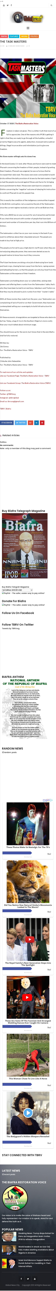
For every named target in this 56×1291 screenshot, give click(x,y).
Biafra (4, 36)
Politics (34, 36)
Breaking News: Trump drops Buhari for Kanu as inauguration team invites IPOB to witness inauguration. (36, 1236)
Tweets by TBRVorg (10, 628)
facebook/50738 (9, 1159)
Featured (14, 36)
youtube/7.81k (46, 1159)
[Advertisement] (28, 652)
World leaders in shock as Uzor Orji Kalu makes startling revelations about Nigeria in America (36, 1250)
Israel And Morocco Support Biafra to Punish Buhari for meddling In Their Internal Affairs (35, 1263)
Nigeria (24, 36)
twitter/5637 (28, 1159)
